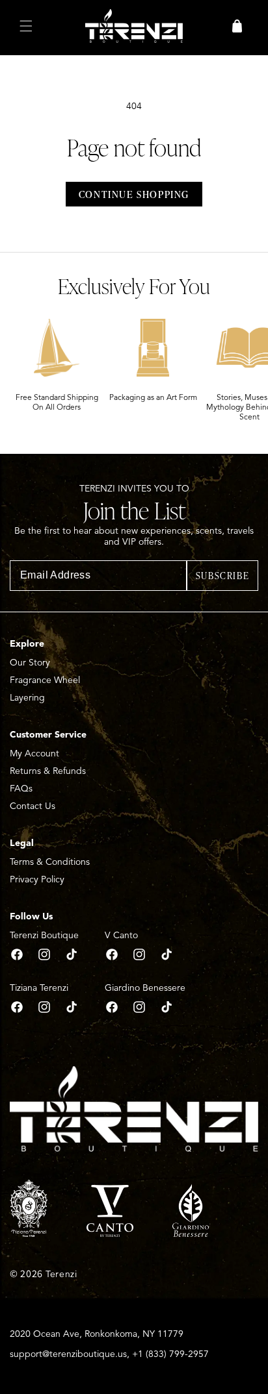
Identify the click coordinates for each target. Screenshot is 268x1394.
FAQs (21, 788)
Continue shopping (134, 194)
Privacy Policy (37, 879)
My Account (34, 753)
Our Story (30, 662)
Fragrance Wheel (45, 680)
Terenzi (61, 1274)
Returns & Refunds (48, 771)
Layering (27, 697)
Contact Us (32, 806)
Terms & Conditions (50, 861)
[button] (26, 26)
